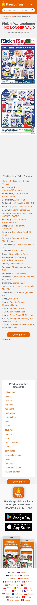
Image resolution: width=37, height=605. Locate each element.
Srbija (7, 594)
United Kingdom (14, 597)
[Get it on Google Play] (18, 517)
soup (7, 438)
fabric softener (11, 442)
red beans (9, 409)
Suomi (7, 591)
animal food (10, 392)
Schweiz (28, 597)
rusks (7, 459)
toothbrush (10, 413)
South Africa (13, 575)
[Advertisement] (18, 156)
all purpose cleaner (13, 467)
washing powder (12, 472)
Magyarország (13, 585)
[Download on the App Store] (18, 526)
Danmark (18, 591)
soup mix (9, 430)
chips (7, 426)
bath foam (9, 463)
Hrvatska (26, 585)
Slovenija (30, 591)
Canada (27, 600)
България (31, 594)
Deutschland (25, 578)
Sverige (19, 588)
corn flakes (10, 451)
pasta (7, 446)
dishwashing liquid (13, 455)
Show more (18, 481)
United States (14, 600)
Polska (9, 588)
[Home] (12, 3)
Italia (18, 582)
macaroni (9, 434)
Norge (29, 588)
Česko (13, 572)
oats (7, 421)
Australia (26, 575)
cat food (8, 400)
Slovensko (24, 572)
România (29, 582)
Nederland (18, 594)
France (8, 582)
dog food (9, 405)
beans (7, 396)
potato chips (10, 417)
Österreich (12, 578)
